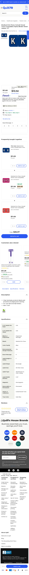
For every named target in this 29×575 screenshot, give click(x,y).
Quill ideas (13, 526)
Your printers (23, 490)
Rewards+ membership (14, 483)
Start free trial (22, 96)
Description (5, 288)
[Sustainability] (4, 311)
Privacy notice (19, 562)
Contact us (4, 516)
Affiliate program (13, 529)
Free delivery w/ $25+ (11, 106)
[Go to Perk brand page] (7, 438)
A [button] (4, 125)
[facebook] (18, 470)
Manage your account (4, 489)
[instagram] (9, 470)
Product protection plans (13, 522)
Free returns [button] (8, 115)
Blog (2, 538)
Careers (3, 543)
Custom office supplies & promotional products (14, 502)
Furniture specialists (13, 517)
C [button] (13, 125)
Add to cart (16, 566)
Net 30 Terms (14, 498)
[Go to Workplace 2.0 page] (18, 444)
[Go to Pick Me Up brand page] (22, 433)
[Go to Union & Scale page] (11, 444)
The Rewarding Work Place (8, 541)
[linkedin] (13, 470)
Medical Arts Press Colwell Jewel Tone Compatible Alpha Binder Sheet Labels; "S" (18, 177)
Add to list (7, 119)
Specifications (14, 288)
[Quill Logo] (8, 7)
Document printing (13, 508)
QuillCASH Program (13, 490)
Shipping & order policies (5, 502)
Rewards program (13, 487)
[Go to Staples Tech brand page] (22, 438)
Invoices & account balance (4, 494)
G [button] (26, 125)
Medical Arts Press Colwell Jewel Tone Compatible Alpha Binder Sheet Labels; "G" (18, 207)
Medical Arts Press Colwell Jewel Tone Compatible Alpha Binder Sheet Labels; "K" (18, 146)
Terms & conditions (8, 562)
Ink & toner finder (23, 487)
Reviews (21, 288)
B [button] (8, 125)
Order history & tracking (4, 483)
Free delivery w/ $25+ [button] (8, 278)
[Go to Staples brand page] (14, 438)
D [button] (17, 125)
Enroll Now (15, 93)
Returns (3, 486)
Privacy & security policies (3, 513)
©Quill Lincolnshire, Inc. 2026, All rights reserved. (13, 557)
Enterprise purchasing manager (13, 513)
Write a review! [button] (23, 31)
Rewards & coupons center (23, 498)
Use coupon (22, 457)
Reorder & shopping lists (23, 483)
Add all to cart (14, 236)
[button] (28, 2)
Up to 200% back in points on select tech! (14, 2)
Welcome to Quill (6, 535)
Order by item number (23, 493)
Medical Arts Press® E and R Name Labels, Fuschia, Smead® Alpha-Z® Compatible (11, 265)
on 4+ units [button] (9, 274)
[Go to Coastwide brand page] (14, 433)
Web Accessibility (6, 546)
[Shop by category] (2, 8)
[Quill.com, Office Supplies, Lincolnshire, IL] (7, 553)
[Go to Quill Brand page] (7, 433)
